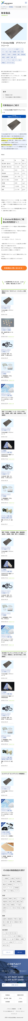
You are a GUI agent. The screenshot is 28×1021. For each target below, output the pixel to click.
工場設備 (16, 922)
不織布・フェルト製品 (8, 890)
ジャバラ (17, 890)
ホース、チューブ (17, 884)
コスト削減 (18, 904)
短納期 (12, 904)
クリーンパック (18, 942)
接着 (18, 901)
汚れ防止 (19, 908)
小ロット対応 (12, 908)
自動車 (4, 919)
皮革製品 (10, 884)
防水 (4, 911)
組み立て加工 (6, 945)
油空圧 (20, 919)
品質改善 (5, 898)
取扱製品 (11, 7)
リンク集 (19, 1008)
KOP (22, 1017)
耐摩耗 (10, 898)
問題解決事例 (20, 995)
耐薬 (10, 901)
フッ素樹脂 (5, 878)
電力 (4, 922)
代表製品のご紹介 (9, 95)
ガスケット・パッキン (8, 887)
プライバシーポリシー (20, 1011)
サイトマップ (14, 1013)
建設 (4, 925)
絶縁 (4, 904)
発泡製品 (17, 887)
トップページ (4, 7)
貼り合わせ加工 (13, 933)
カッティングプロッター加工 (9, 936)
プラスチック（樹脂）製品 (9, 881)
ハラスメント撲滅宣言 (11, 1008)
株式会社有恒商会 (12, 1017)
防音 (14, 901)
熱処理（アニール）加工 (8, 939)
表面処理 (5, 901)
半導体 (15, 919)
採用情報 (8, 1001)
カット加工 (5, 933)
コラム (20, 998)
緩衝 (23, 898)
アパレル (9, 925)
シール (19, 898)
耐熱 (21, 901)
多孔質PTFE (18, 878)
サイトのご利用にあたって (8, 1011)
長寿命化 (5, 908)
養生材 (4, 884)
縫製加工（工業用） (20, 939)
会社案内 (20, 1001)
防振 (15, 898)
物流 (21, 922)
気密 (8, 904)
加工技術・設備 (7, 998)
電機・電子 (9, 922)
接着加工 (19, 936)
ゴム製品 (12, 878)
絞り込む (20, 952)
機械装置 (10, 919)
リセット (8, 952)
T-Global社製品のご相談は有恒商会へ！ (13, 97)
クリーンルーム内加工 (8, 942)
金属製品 (19, 881)
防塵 (23, 908)
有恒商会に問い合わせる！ (14, 268)
